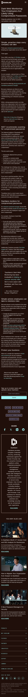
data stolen (15, 78)
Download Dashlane (7, 668)
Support (3, 658)
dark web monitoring (14, 411)
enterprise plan (14, 419)
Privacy (6, 689)
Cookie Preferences (17, 689)
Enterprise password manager (14, 415)
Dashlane (14, 476)
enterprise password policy (14, 48)
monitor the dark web (18, 208)
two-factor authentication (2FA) (15, 325)
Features (4, 638)
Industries (4, 648)
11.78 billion (17, 57)
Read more (14, 508)
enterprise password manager (11, 206)
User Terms (3, 688)
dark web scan (13, 119)
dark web (10, 111)
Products (4, 628)
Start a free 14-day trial (10, 117)
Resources (4, 653)
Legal (11, 689)
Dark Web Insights (17, 407)
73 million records (18, 76)
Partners (4, 643)
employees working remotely (11, 328)
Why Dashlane (5, 633)
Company (3, 663)
